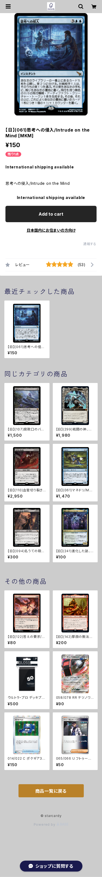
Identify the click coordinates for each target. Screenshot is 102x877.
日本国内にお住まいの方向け (51, 230)
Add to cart (51, 214)
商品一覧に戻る (51, 791)
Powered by (45, 824)
